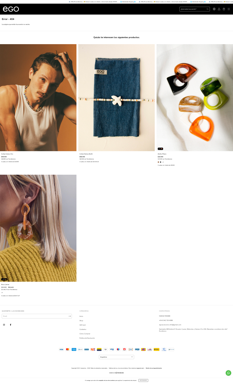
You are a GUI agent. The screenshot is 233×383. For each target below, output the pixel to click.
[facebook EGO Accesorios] (10, 325)
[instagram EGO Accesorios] (4, 325)
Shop (81, 321)
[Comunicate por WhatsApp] (228, 373)
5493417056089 (164, 316)
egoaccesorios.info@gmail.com (170, 325)
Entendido (143, 380)
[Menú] (229, 9)
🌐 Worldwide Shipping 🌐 (88, 2)
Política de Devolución (87, 338)
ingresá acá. (140, 368)
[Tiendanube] (116, 373)
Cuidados (82, 329)
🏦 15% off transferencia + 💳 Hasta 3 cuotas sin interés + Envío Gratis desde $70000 (53, 2)
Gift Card (82, 325)
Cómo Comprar (84, 334)
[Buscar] (207, 9)
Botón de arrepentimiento (154, 368)
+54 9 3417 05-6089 (166, 320)
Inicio (81, 316)
